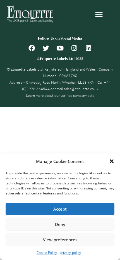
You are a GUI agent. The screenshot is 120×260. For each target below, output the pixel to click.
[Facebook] (31, 48)
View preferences (60, 239)
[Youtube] (60, 48)
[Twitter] (45, 48)
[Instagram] (74, 48)
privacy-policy (70, 252)
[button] (111, 161)
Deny (60, 224)
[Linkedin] (88, 48)
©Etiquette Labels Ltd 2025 (60, 58)
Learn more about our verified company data (60, 95)
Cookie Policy (47, 252)
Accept (60, 209)
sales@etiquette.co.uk (81, 88)
